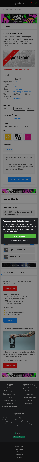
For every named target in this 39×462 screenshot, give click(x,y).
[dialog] (19, 231)
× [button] (35, 220)
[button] (19, 241)
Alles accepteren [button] (20, 236)
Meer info (13, 231)
